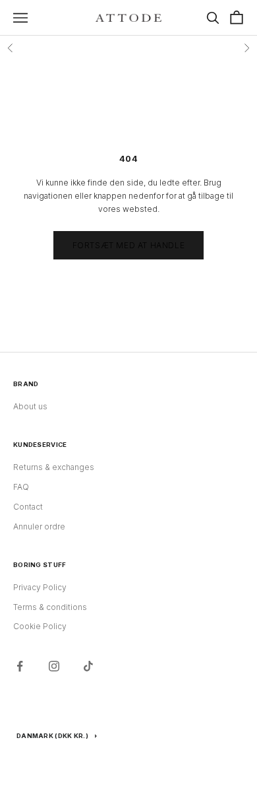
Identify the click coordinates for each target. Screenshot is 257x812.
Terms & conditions (50, 607)
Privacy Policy (40, 587)
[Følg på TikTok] (88, 666)
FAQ (21, 487)
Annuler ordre (39, 526)
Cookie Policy (40, 626)
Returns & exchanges (53, 467)
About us (30, 406)
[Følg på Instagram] (54, 666)
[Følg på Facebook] (19, 666)
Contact (28, 507)
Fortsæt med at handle (128, 245)
